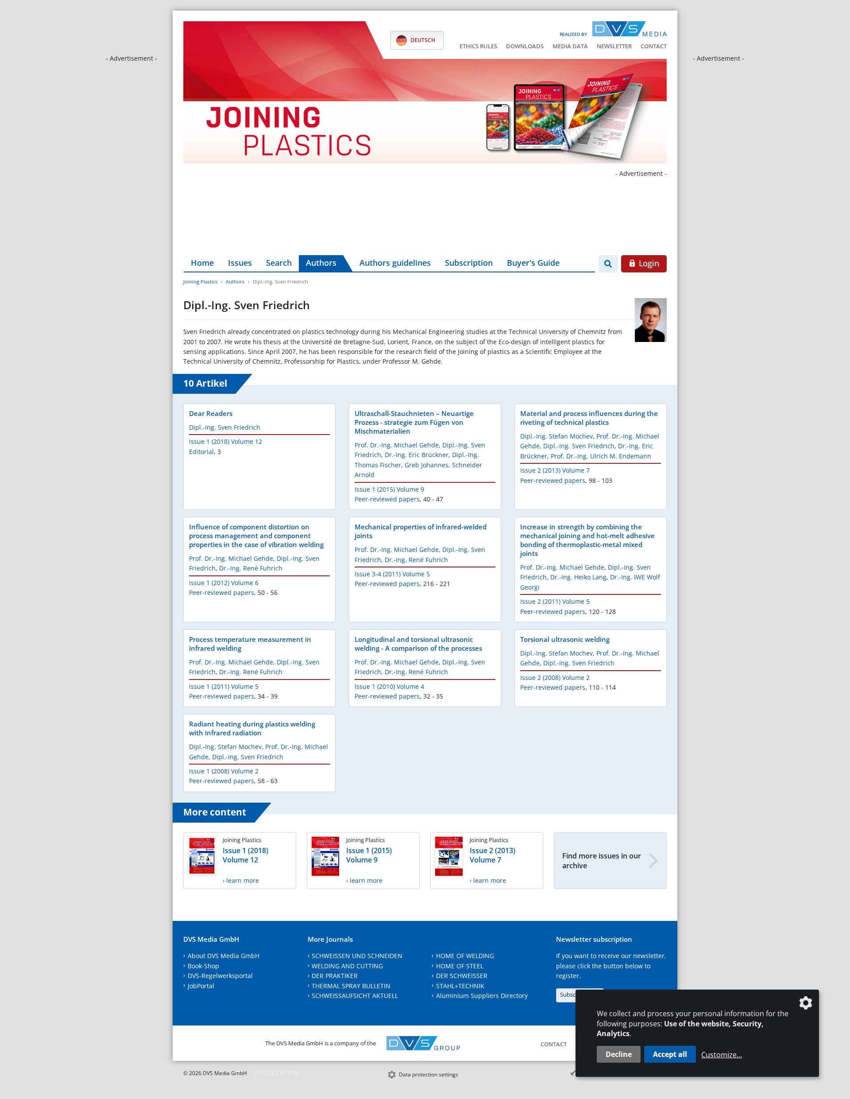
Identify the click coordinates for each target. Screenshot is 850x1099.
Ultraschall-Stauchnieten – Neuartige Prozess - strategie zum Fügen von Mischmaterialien (414, 422)
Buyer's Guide (533, 262)
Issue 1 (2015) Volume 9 (389, 489)
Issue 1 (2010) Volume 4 (389, 686)
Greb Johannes (426, 465)
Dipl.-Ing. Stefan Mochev (556, 436)
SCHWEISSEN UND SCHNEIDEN (357, 955)
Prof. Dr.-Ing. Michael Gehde (397, 445)
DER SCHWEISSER (461, 975)
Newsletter (614, 46)
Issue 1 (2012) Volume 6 (224, 583)
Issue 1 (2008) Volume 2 (224, 771)
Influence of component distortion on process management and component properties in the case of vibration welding (256, 535)
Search (279, 262)
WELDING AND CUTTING (347, 966)
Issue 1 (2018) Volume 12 (225, 441)
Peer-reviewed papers (387, 499)
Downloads (525, 46)
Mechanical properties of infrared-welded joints (421, 531)
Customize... (721, 1055)
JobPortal (201, 986)
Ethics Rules (478, 46)
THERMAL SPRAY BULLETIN (351, 986)
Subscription (469, 262)
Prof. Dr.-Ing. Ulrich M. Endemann (601, 456)
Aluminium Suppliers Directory (482, 995)
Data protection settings (428, 1074)
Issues (240, 262)
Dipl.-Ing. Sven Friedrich (224, 427)
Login (648, 263)
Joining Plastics (200, 281)
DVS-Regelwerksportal (220, 975)
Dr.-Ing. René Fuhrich (250, 568)
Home (202, 262)
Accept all (670, 1054)
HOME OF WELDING (465, 955)
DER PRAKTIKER (335, 975)
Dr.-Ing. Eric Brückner (416, 454)
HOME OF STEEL (459, 966)
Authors (321, 262)
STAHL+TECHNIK (460, 986)
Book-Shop (203, 966)
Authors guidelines (395, 262)
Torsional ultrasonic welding (565, 639)
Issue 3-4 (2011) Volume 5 (392, 574)
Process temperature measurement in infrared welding (250, 643)
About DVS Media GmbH (223, 955)
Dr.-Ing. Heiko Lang (578, 577)
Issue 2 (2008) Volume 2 (555, 677)
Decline (619, 1054)
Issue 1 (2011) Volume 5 (224, 686)
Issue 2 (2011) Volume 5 (555, 601)
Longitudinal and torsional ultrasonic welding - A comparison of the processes (418, 643)
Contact (654, 46)
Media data (570, 46)
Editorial (201, 451)
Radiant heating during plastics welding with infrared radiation (252, 728)
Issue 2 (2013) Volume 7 (555, 470)
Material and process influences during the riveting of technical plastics (589, 418)
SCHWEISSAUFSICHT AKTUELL (355, 995)
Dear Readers (210, 413)
